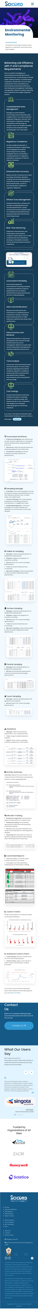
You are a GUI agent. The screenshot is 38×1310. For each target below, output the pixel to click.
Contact (7, 1233)
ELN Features (9, 1211)
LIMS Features (9, 1214)
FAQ (6, 1226)
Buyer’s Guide (9, 1216)
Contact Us (18, 1025)
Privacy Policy (9, 1235)
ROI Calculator (9, 1224)
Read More (17, 419)
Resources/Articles (11, 1209)
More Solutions (9, 1220)
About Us (7, 1231)
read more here (15, 993)
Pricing (7, 1207)
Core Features (9, 1222)
